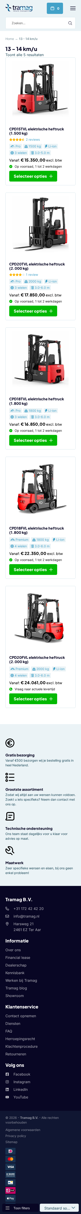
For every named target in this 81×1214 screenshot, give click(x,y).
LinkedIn (21, 1089)
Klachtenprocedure (21, 1046)
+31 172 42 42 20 (29, 908)
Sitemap (11, 1142)
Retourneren (15, 1054)
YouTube (21, 1097)
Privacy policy (15, 1136)
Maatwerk (14, 862)
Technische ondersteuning (28, 828)
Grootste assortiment (24, 789)
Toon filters (22, 1208)
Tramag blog (16, 988)
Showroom (14, 995)
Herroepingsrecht (20, 1039)
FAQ (8, 1031)
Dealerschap (16, 965)
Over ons (13, 950)
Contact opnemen (20, 1016)
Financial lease (17, 957)
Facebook (22, 1074)
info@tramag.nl (26, 916)
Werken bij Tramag (21, 980)
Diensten (12, 1023)
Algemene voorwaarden (22, 1130)
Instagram (22, 1082)
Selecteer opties (30, 176)
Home (9, 39)
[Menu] (73, 8)
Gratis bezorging (19, 755)
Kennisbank (15, 973)
